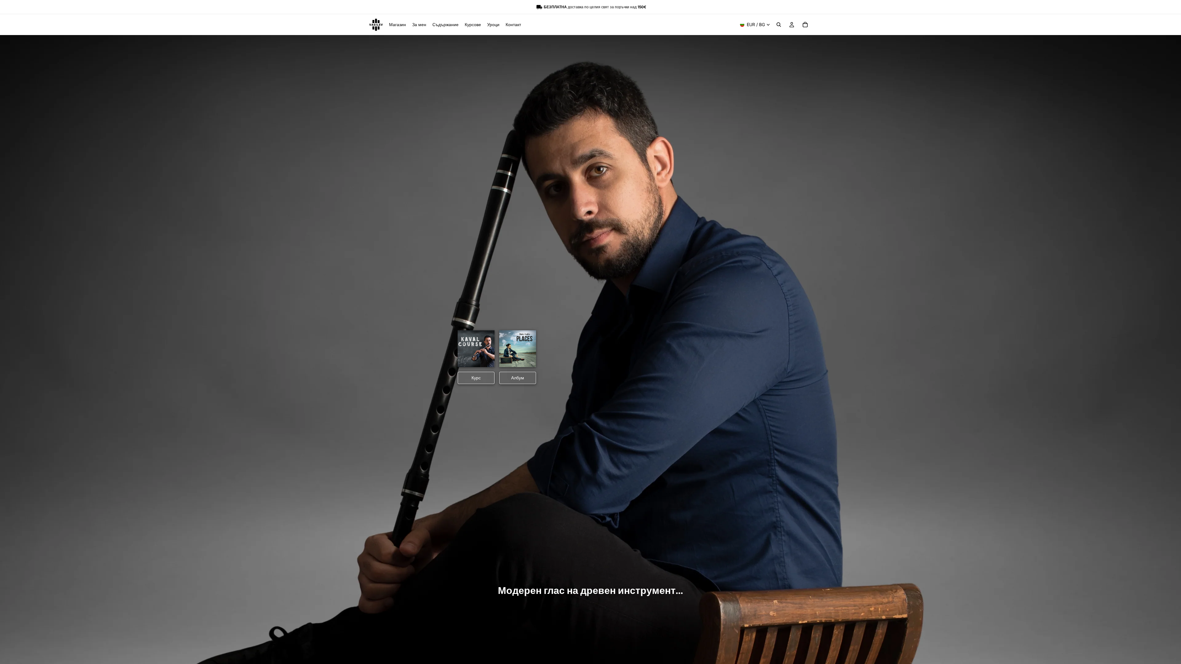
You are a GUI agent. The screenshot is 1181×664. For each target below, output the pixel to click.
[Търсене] (778, 24)
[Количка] (805, 24)
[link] (476, 348)
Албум (517, 378)
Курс (476, 378)
